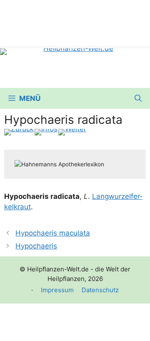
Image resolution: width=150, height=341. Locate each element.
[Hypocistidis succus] (72, 132)
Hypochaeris (36, 246)
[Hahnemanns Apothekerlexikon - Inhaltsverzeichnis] (46, 132)
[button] (138, 98)
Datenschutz (100, 290)
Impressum (57, 290)
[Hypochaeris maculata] (19, 132)
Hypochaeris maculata (52, 233)
